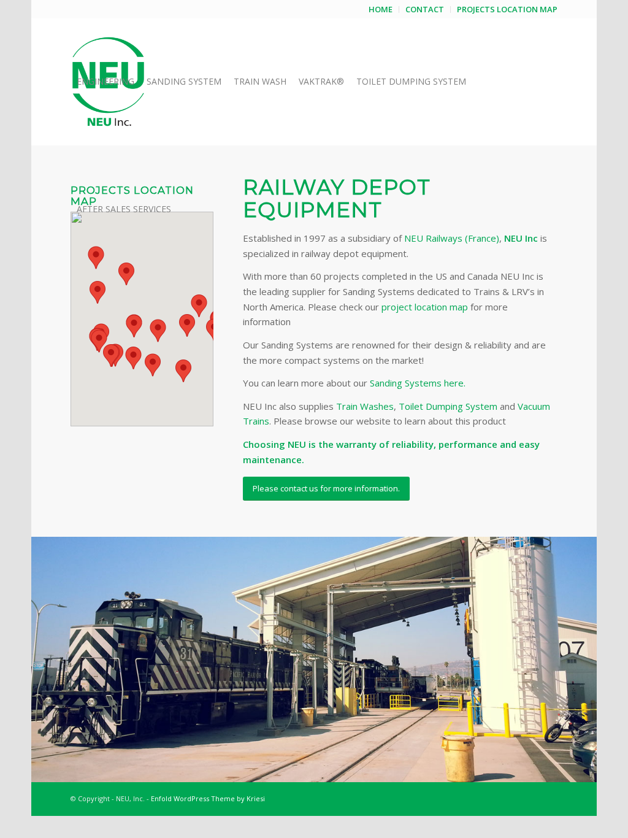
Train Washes (365, 406)
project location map (424, 307)
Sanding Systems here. (417, 383)
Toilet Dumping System (448, 406)
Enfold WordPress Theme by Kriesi (208, 798)
